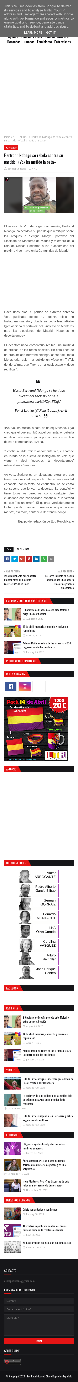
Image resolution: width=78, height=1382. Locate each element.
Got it (51, 32)
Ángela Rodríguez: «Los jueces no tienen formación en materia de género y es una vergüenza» (44, 1165)
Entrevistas (62, 41)
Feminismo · (45, 41)
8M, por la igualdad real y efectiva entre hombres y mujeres (44, 1146)
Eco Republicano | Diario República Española (49, 1376)
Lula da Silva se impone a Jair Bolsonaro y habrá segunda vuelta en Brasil (48, 1118)
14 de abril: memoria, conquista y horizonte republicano (45, 628)
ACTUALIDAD (20, 137)
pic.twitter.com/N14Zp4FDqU (39, 402)
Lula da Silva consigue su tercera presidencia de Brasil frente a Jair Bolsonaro (48, 1081)
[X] (39, 686)
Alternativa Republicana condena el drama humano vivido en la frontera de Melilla (45, 1228)
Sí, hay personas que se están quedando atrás (47, 1243)
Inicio (7, 137)
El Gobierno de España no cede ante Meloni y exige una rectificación (46, 612)
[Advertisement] (39, 92)
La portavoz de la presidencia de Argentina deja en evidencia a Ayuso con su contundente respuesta (47, 1099)
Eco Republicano (17, 168)
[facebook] (10, 686)
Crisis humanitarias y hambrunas (40, 1209)
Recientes (12, 1008)
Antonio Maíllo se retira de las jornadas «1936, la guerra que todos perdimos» (47, 645)
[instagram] (25, 686)
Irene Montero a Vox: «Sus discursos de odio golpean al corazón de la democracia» (46, 1183)
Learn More (33, 32)
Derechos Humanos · (22, 41)
